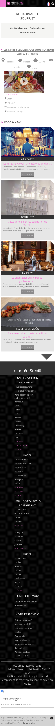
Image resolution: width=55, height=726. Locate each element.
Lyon (17, 405)
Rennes (18, 417)
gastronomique (22, 513)
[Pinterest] (25, 371)
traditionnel (20, 578)
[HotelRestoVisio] (15, 4)
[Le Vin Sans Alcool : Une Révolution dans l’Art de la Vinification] (27, 142)
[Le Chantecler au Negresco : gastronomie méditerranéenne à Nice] (27, 256)
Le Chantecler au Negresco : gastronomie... (27, 279)
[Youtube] (38, 371)
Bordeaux (19, 401)
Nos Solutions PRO (23, 624)
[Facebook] (14, 371)
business (18, 566)
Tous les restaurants (24, 386)
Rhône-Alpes (20, 475)
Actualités (27, 217)
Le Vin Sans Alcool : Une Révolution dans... (27, 163)
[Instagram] (31, 371)
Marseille (18, 409)
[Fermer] (51, 718)
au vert (18, 582)
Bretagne (19, 479)
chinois (18, 540)
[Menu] (3, 3)
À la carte (27, 159)
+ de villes (19, 441)
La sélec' (27, 273)
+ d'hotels (19, 491)
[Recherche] (53, 4)
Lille (16, 413)
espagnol (19, 532)
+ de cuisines (20, 548)
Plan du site (20, 636)
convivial (18, 586)
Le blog (18, 632)
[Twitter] (20, 371)
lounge (18, 574)
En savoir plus (29, 723)
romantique (20, 509)
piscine (18, 570)
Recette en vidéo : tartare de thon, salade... (27, 335)
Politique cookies (22, 651)
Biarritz (18, 429)
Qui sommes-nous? (23, 620)
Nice (16, 437)
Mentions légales (22, 640)
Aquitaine (19, 471)
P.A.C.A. (18, 483)
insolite (18, 517)
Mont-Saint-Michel (23, 463)
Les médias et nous (23, 628)
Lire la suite (27, 174)
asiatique (19, 536)
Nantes (18, 421)
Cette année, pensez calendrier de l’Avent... (27, 223)
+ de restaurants (22, 445)
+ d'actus (18, 449)
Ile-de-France (20, 467)
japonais (18, 544)
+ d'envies (19, 525)
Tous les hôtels (21, 459)
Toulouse (19, 433)
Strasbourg (19, 425)
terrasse (18, 521)
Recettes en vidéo (27, 328)
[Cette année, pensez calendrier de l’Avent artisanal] (27, 197)
